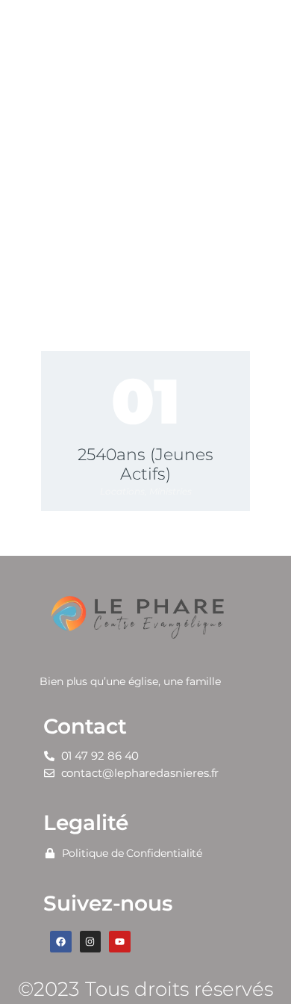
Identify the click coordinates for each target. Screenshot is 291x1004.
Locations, (124, 491)
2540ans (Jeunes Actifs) (145, 464)
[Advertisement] (145, 153)
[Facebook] (61, 941)
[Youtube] (120, 941)
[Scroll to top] (266, 968)
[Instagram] (90, 941)
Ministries (170, 491)
